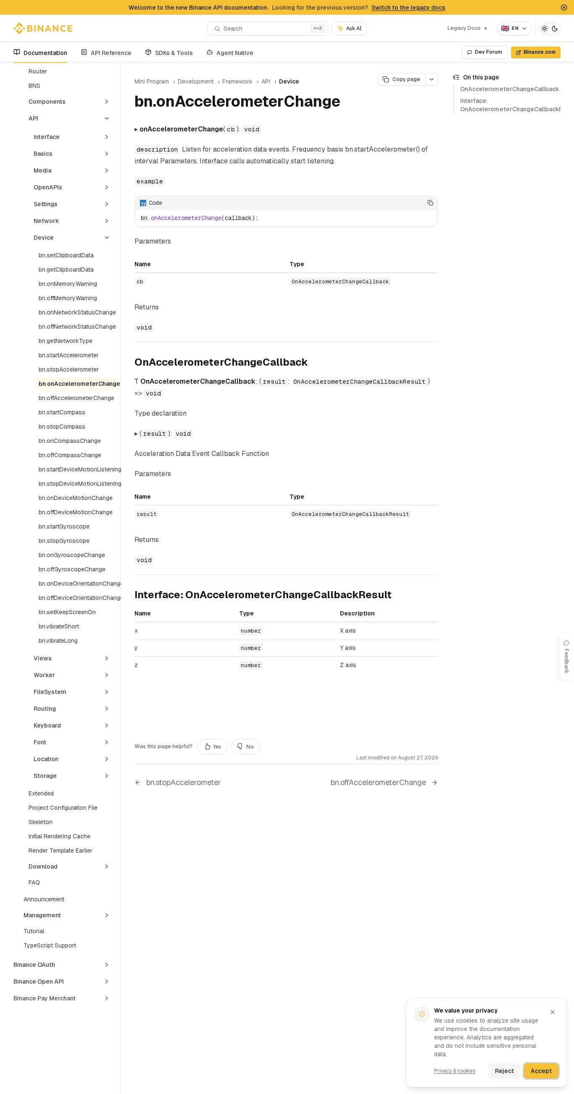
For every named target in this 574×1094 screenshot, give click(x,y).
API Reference (111, 53)
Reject (504, 1071)
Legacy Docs (464, 27)
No (250, 746)
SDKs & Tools (174, 53)
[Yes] (405, 203)
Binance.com (540, 52)
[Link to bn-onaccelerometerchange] (350, 102)
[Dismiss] (552, 1012)
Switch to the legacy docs (408, 7)
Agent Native (234, 53)
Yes (217, 746)
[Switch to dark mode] (550, 28)
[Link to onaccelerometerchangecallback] (315, 363)
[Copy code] (430, 202)
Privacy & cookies (454, 1071)
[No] (417, 203)
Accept (541, 1071)
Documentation (45, 53)
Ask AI (353, 28)
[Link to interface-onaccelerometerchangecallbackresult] (398, 595)
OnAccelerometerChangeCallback (509, 89)
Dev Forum (488, 52)
